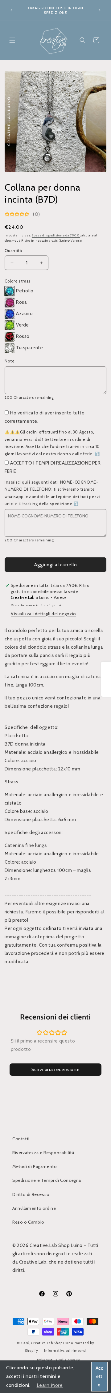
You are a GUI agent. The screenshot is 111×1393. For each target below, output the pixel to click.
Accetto (99, 1376)
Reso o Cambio (28, 1222)
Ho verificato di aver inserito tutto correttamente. (45, 417)
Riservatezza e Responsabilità (43, 1152)
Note (9, 360)
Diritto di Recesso (31, 1194)
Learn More (50, 1385)
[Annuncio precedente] (11, 10)
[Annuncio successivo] (99, 10)
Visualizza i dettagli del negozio (43, 613)
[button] (12, 40)
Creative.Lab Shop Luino (52, 1343)
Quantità (13, 250)
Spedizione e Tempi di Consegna (46, 1180)
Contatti (21, 1139)
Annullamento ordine (34, 1208)
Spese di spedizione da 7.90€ (56, 235)
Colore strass (18, 281)
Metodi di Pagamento (34, 1166)
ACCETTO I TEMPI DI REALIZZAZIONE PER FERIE (53, 467)
